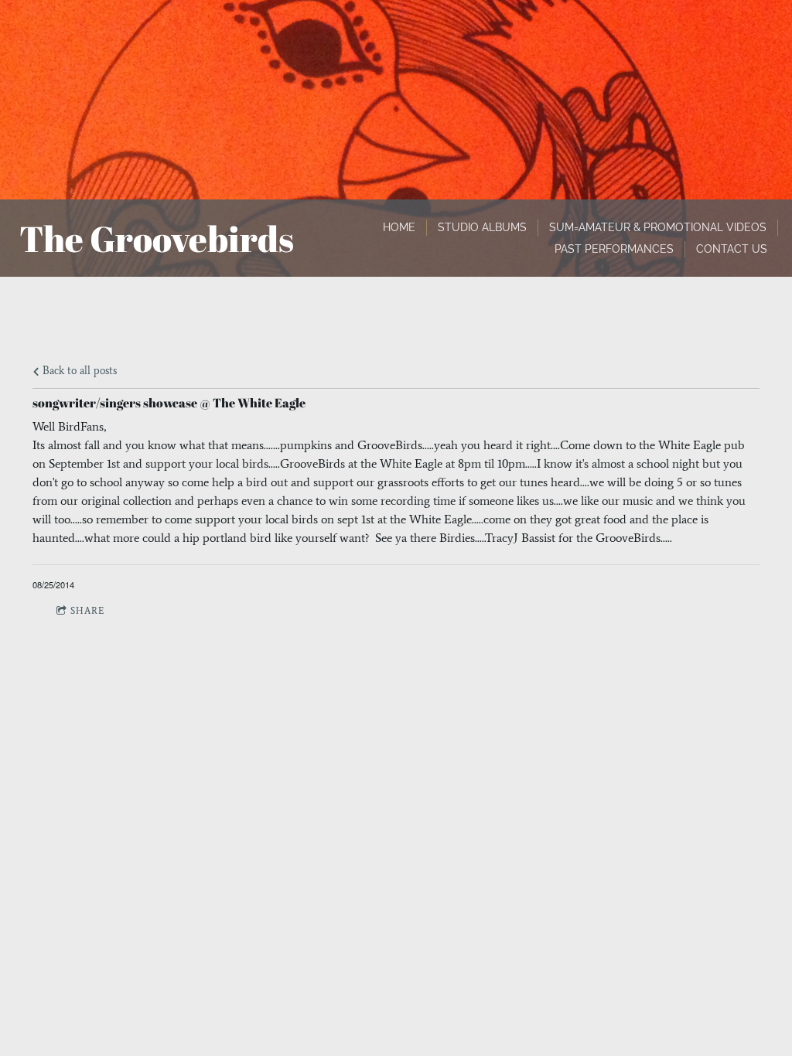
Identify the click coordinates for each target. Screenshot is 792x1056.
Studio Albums (482, 227)
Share (87, 610)
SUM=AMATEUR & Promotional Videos (657, 227)
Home (399, 227)
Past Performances (614, 249)
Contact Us (731, 249)
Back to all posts (78, 370)
